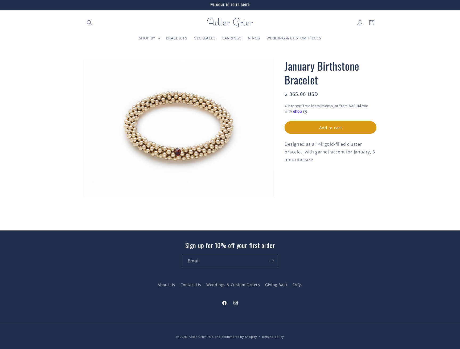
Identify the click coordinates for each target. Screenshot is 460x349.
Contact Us (190, 284)
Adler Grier (197, 337)
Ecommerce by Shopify (239, 337)
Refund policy (273, 337)
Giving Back (276, 284)
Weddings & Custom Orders (233, 284)
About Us (166, 284)
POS (210, 337)
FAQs (297, 284)
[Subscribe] (272, 261)
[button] (89, 23)
